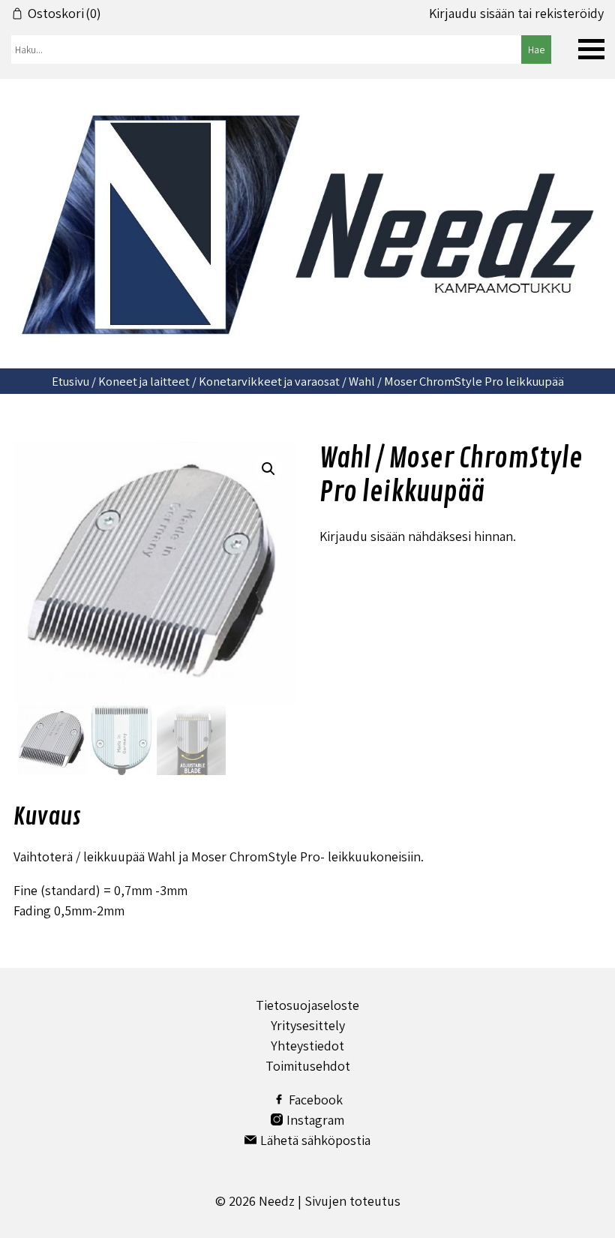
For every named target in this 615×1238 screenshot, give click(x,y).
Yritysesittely (308, 1025)
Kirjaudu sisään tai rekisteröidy (516, 14)
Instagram (315, 1119)
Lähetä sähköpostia (315, 1140)
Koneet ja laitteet (144, 381)
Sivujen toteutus (352, 1200)
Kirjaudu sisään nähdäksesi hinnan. (418, 536)
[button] (268, 468)
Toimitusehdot (308, 1065)
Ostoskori (64, 14)
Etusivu (70, 381)
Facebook (316, 1099)
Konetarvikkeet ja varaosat (269, 381)
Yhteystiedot (307, 1045)
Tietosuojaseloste (307, 1005)
